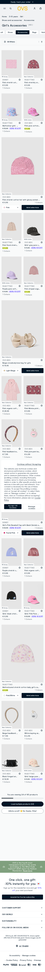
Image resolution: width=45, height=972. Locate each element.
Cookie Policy (12, 960)
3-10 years (13, 16)
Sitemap (37, 960)
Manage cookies (29, 955)
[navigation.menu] (4, 8)
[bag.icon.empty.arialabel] (40, 8)
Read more (27, 871)
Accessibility (14, 955)
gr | (23, 946)
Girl (21, 16)
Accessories (29, 20)
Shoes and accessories (12, 20)
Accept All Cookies (13, 507)
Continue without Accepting (29, 464)
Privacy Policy (26, 960)
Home (4, 16)
